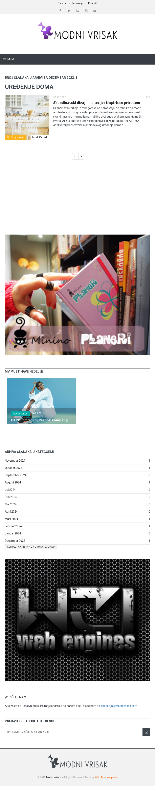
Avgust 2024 (13, 482)
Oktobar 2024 (13, 467)
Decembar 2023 (15, 540)
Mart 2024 (11, 518)
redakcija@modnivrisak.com (119, 705)
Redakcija (77, 3)
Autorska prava (109, 777)
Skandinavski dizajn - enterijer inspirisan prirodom (96, 103)
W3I (97, 777)
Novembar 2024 (15, 460)
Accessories (20, 413)
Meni (10, 59)
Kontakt (92, 3)
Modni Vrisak (40, 137)
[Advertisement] (77, 199)
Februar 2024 (13, 526)
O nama (62, 3)
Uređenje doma (15, 137)
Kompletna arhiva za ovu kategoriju (31, 546)
